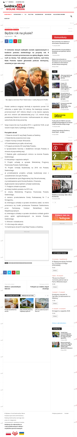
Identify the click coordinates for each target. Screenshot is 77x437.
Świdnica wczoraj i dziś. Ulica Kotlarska (62, 195)
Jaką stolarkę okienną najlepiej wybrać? (26, 310)
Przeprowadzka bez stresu (11, 310)
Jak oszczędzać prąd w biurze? (41, 310)
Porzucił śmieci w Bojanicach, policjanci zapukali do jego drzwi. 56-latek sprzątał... (66, 96)
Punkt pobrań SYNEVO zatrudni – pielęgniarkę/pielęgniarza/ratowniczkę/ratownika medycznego (62, 122)
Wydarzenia (17, 14)
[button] (71, 16)
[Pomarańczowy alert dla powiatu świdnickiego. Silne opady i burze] (56, 105)
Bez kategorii (15, 27)
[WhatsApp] (19, 41)
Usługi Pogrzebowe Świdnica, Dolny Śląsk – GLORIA (61, 131)
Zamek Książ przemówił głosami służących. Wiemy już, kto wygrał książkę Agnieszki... (66, 335)
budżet (11, 263)
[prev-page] (45, 296)
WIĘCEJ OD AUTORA (28, 295)
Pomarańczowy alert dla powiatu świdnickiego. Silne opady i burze (66, 105)
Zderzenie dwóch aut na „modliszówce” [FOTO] (66, 76)
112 (25, 14)
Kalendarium (39, 14)
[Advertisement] (27, 247)
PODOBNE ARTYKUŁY (12, 295)
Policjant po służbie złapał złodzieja (39, 288)
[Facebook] (6, 41)
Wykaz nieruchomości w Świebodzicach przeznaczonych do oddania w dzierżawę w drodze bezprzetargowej (61, 61)
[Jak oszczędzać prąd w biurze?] (42, 303)
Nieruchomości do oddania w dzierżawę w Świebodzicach (61, 42)
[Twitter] (11, 41)
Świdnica (29, 263)
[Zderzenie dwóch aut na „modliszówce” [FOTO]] (56, 77)
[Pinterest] (15, 41)
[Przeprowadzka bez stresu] (11, 303)
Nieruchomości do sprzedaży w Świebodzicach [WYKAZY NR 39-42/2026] (61, 51)
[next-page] (48, 296)
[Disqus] (26, 337)
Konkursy (56, 329)
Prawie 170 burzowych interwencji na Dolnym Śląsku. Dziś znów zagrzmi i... (66, 86)
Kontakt (7, 18)
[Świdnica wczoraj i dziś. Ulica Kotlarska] (62, 186)
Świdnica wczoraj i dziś (62, 177)
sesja (24, 263)
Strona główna (8, 27)
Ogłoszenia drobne (59, 14)
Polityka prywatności (57, 413)
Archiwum (48, 14)
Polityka (30, 14)
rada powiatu (17, 263)
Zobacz (55, 270)
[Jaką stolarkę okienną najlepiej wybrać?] (27, 303)
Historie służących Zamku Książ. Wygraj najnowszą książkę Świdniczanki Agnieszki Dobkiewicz (66, 345)
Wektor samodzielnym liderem (13, 288)
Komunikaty (8, 14)
